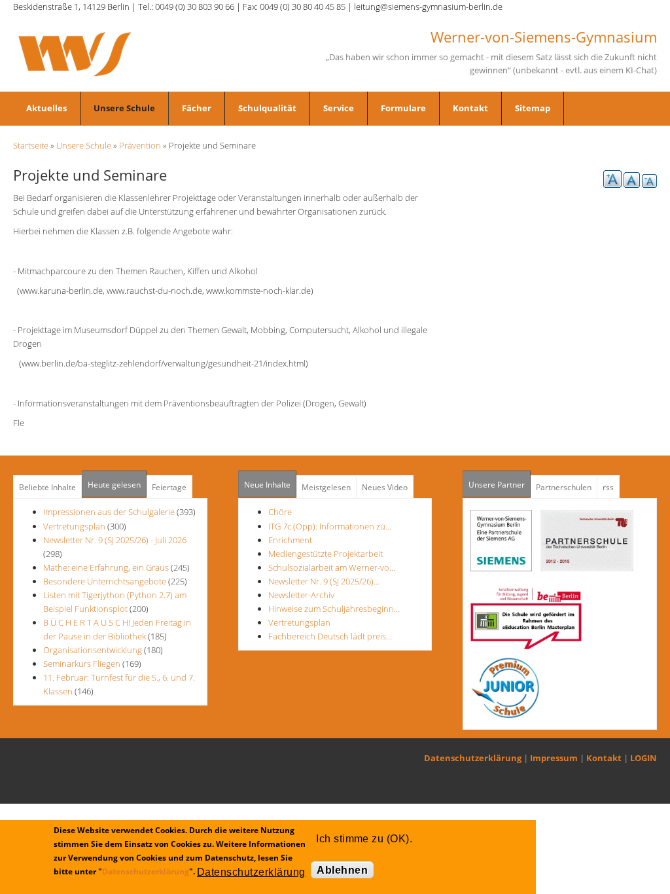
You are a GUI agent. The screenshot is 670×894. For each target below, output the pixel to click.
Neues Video (385, 487)
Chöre (280, 512)
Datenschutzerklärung (472, 758)
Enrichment (290, 540)
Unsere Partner (499, 484)
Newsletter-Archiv (301, 595)
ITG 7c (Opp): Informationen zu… (329, 526)
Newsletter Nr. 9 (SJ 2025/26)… (323, 581)
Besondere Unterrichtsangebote (104, 581)
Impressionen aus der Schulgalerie (109, 512)
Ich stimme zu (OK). (364, 838)
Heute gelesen (114, 484)
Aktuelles (46, 108)
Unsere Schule (124, 108)
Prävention (140, 145)
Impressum (554, 758)
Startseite (30, 145)
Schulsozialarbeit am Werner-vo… (331, 567)
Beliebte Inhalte (47, 487)
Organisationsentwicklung (92, 650)
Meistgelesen (326, 487)
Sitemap (532, 108)
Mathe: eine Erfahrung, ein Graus (107, 567)
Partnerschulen (563, 487)
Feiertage (169, 487)
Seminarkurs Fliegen (81, 664)
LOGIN (643, 758)
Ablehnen (342, 870)
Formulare (403, 108)
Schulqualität (267, 108)
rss (608, 487)
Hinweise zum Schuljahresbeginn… (334, 609)
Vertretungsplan (74, 526)
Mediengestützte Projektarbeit (325, 554)
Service (338, 108)
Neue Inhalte (267, 484)
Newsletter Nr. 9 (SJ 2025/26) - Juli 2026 (114, 540)
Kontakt (470, 108)
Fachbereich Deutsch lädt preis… (330, 636)
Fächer (196, 108)
